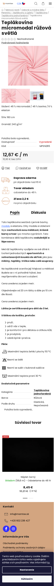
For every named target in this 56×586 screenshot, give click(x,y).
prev (3, 448)
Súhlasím (27, 579)
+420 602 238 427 (20, 520)
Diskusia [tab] (38, 212)
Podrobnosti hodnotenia (15, 42)
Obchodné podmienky (15, 543)
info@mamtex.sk (19, 514)
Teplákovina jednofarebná (42, 392)
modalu (5, 226)
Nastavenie (27, 569)
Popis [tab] (15, 212)
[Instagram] (13, 529)
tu (48, 562)
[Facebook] (6, 529)
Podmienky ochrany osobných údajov (24, 547)
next (53, 448)
